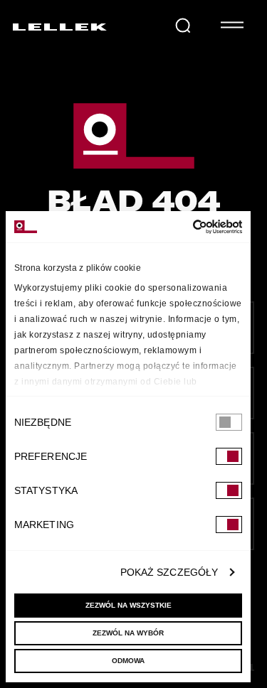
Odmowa (128, 661)
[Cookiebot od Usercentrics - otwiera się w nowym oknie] (182, 227)
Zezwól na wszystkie (128, 605)
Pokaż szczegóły (169, 572)
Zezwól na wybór (128, 633)
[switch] (228, 456)
